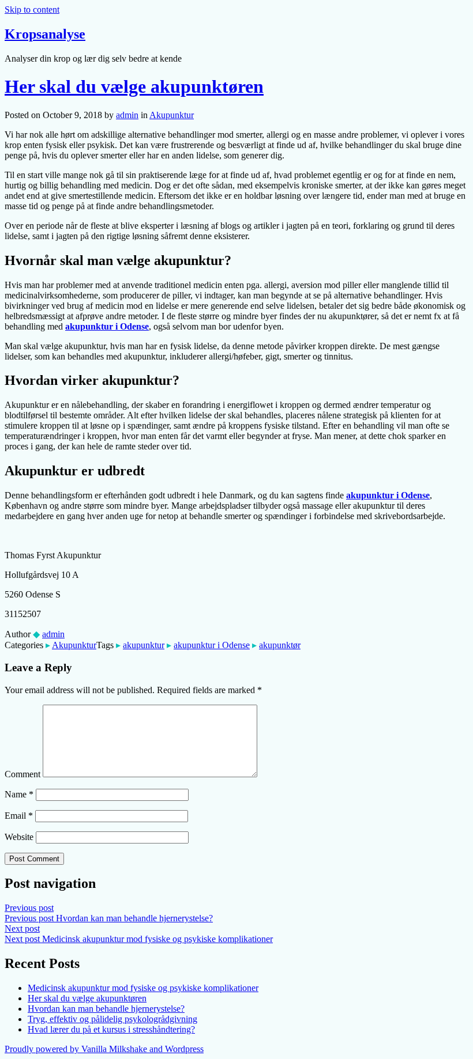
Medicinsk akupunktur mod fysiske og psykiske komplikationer (143, 988)
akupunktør (280, 645)
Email (19, 815)
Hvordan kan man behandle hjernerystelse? (106, 1008)
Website (19, 837)
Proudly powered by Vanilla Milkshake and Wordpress (104, 1049)
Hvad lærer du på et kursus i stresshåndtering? (111, 1029)
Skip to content (32, 9)
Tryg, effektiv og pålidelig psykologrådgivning (112, 1019)
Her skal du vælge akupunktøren (134, 86)
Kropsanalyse (45, 34)
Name (19, 794)
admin (127, 115)
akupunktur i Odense (212, 645)
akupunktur (143, 645)
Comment (22, 774)
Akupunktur (171, 115)
